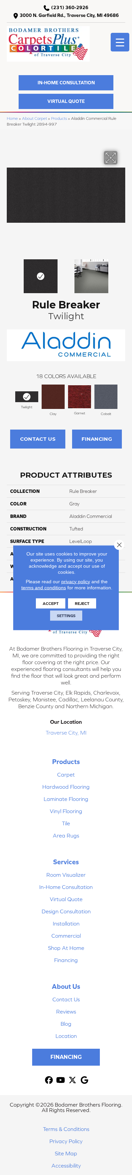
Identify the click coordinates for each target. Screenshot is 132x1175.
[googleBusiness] (84, 1080)
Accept (51, 603)
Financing (97, 439)
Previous (10, 272)
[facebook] (49, 1080)
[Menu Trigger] (120, 42)
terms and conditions (43, 587)
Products (59, 118)
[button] (66, 82)
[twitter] (73, 1080)
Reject (82, 603)
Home (12, 118)
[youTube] (61, 1080)
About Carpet (34, 118)
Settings (66, 615)
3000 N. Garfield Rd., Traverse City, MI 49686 (69, 15)
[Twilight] (27, 397)
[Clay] (53, 397)
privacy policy (75, 581)
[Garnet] (79, 397)
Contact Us (38, 439)
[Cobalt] (106, 397)
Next (121, 272)
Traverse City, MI (66, 733)
